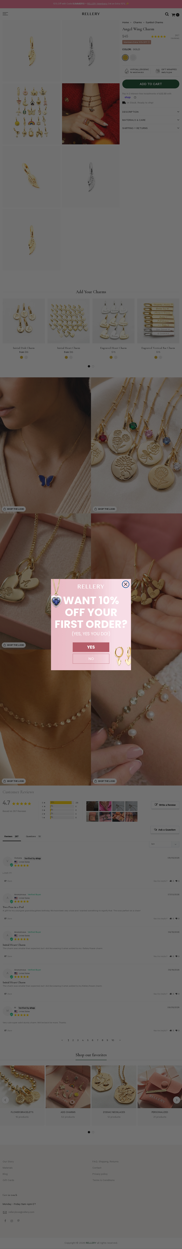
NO (91, 658)
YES (91, 647)
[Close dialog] (125, 584)
